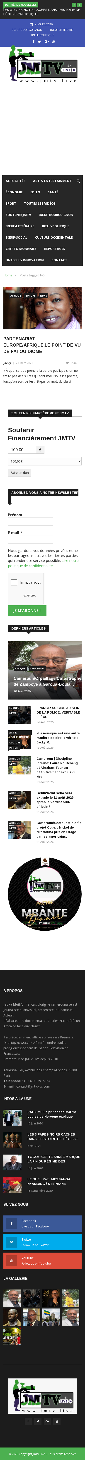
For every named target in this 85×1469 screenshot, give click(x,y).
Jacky (7, 363)
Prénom (15, 514)
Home (7, 275)
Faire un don (19, 472)
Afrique (15, 295)
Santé (53, 192)
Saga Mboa (37, 668)
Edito (35, 192)
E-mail (15, 532)
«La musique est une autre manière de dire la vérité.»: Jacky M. (58, 737)
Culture (14, 742)
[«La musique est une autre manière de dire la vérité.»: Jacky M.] (51, 1306)
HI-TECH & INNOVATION (25, 260)
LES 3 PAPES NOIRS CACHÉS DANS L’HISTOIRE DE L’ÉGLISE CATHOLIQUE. (52, 1139)
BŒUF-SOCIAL (16, 237)
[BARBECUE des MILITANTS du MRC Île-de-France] (12, 1344)
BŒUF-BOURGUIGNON (56, 215)
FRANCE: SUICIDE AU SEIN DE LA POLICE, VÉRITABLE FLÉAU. (58, 712)
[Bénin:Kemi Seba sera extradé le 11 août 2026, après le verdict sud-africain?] (12, 1325)
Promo (14, 748)
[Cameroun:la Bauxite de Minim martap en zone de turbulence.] (70, 1325)
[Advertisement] (42, 130)
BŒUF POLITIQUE (42, 35)
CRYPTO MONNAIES (21, 249)
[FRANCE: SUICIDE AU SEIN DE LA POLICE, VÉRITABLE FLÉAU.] (31, 1306)
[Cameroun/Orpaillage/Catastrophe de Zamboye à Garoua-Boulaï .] (12, 1306)
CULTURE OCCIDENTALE (54, 237)
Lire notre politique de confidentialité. (43, 563)
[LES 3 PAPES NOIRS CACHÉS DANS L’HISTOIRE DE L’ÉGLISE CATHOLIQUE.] (13, 1141)
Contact (59, 260)
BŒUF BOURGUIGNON (27, 30)
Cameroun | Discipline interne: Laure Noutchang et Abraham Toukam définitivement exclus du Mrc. (57, 768)
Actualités (15, 181)
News (43, 295)
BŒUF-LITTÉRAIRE (20, 226)
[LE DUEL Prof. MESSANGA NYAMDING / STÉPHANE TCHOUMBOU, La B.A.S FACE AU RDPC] (13, 1185)
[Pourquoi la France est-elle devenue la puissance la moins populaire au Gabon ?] (51, 1325)
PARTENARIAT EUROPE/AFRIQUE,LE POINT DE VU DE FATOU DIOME (42, 345)
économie (14, 192)
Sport (11, 203)
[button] (74, 5)
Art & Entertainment (52, 181)
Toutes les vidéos (40, 203)
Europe (30, 295)
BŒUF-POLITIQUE (55, 226)
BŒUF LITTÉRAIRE (61, 30)
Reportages (54, 249)
